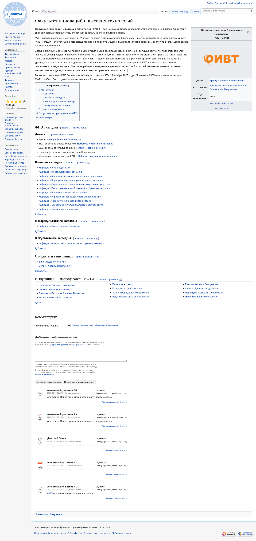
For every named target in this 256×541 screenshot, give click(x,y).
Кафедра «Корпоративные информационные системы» (71, 180)
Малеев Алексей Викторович (55, 297)
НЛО (50, 445)
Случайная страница (15, 44)
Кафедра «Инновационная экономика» (61, 171)
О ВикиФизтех (75, 533)
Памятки (9, 87)
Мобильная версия (121, 533)
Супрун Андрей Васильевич (55, 265)
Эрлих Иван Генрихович (223, 89)
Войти (210, 3)
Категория (42, 514)
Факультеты (56, 514)
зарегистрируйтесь (59, 345)
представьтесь (79, 345)
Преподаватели (13, 67)
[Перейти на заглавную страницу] (15, 14)
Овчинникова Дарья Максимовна (130, 292)
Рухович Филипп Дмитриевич (201, 284)
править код (78, 127)
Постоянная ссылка (110, 402)
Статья (36, 11)
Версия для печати (14, 159)
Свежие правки (12, 37)
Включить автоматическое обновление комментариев (95, 325)
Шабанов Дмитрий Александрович (97, 156)
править (65, 127)
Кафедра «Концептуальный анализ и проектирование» (70, 176)
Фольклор (9, 80)
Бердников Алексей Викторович (57, 285)
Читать (164, 11)
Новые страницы (13, 40)
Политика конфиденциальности (50, 533)
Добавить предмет (14, 132)
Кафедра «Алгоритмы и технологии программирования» (71, 243)
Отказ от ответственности (97, 533)
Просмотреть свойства (16, 173)
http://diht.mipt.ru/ (220, 103)
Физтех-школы (12, 54)
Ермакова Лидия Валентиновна (228, 85)
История (195, 11)
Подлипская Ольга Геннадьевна (130, 296)
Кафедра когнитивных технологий (58, 209)
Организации (11, 83)
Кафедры (9, 61)
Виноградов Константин (52, 261)
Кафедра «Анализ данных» (54, 167)
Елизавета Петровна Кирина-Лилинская (61, 293)
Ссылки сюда (11, 149)
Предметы (10, 64)
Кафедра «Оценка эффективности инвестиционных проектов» (75, 184)
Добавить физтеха (14, 139)
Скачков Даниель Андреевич (201, 288)
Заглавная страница (15, 34)
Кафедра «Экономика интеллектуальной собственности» (71, 204)
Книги (7, 76)
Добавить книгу (12, 136)
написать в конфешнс (45, 374)
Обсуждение (49, 11)
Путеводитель (12, 90)
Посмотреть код (179, 11)
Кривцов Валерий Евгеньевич (226, 80)
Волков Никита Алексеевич (54, 289)
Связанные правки (14, 153)
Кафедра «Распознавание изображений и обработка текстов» (74, 188)
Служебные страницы (16, 156)
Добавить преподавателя (12, 124)
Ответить (123, 402)
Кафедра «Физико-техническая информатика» (65, 200)
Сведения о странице (15, 166)
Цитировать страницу (15, 169)
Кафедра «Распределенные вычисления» (63, 192)
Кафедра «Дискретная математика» (59, 226)
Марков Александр (122, 284)
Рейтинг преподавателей (13, 72)
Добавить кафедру (14, 129)
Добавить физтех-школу (14, 118)
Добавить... (41, 214)
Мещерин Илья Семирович (127, 288)
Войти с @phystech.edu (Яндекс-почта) (234, 3)
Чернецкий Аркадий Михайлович (204, 292)
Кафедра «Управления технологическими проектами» (70, 196)
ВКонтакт (220, 108)
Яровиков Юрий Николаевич (201, 296)
